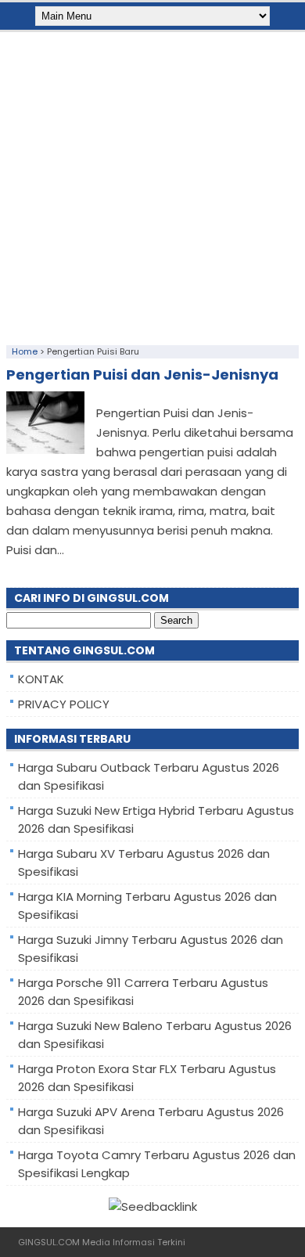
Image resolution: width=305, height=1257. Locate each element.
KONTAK (41, 679)
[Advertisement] (152, 184)
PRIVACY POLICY (63, 704)
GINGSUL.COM (49, 1242)
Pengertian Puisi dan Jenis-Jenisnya (142, 374)
